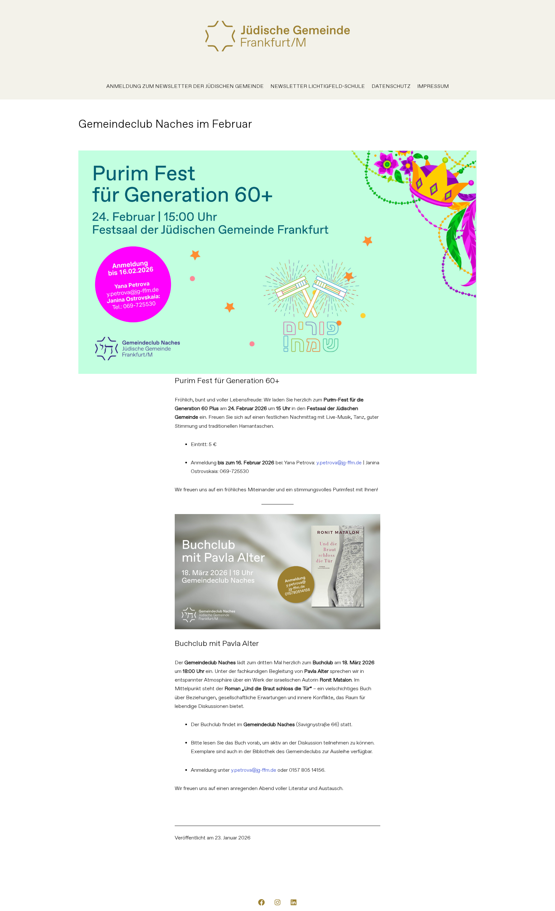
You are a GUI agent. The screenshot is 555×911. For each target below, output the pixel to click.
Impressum (433, 86)
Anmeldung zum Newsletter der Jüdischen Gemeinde (185, 86)
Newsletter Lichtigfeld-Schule (317, 86)
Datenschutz (391, 86)
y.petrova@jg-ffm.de (339, 463)
